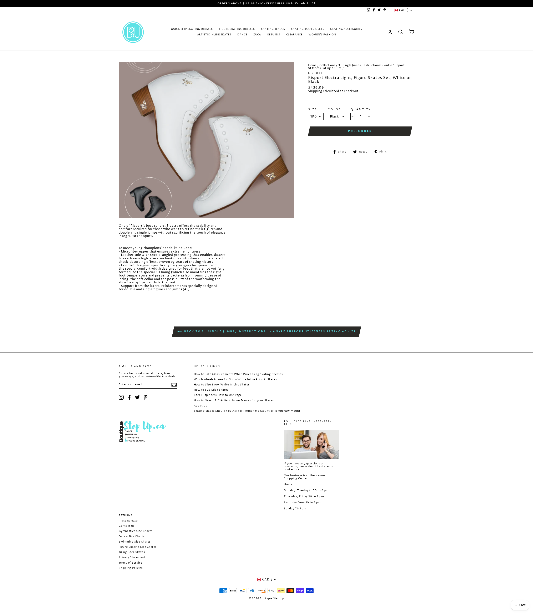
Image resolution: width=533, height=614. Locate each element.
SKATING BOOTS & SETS (307, 29)
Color (334, 109)
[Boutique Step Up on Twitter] (137, 397)
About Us (200, 406)
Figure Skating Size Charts (138, 547)
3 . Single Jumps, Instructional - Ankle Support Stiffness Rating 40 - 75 (356, 67)
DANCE (242, 34)
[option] (266, 3)
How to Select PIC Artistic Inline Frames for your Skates (234, 400)
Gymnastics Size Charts (135, 531)
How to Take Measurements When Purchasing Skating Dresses (238, 374)
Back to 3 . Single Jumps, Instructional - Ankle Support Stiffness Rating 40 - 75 (269, 331)
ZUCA (257, 34)
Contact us (126, 526)
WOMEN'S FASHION (322, 34)
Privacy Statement (132, 557)
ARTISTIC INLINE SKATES (214, 34)
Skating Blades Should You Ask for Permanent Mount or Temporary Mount (247, 411)
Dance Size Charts (132, 536)
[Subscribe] (174, 384)
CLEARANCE (294, 34)
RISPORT (315, 73)
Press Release (128, 521)
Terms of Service (130, 563)
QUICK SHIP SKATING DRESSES (192, 29)
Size (312, 109)
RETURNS (273, 34)
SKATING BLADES (273, 29)
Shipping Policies (131, 568)
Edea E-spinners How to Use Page (218, 395)
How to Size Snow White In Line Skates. (222, 384)
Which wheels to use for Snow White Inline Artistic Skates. (236, 379)
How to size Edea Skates (211, 390)
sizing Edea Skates (132, 552)
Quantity (360, 109)
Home (312, 65)
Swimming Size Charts (135, 542)
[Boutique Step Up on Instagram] (121, 397)
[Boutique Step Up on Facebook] (129, 397)
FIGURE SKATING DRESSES (237, 29)
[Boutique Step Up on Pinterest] (145, 397)
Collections (327, 65)
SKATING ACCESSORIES (346, 29)
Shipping (315, 91)
